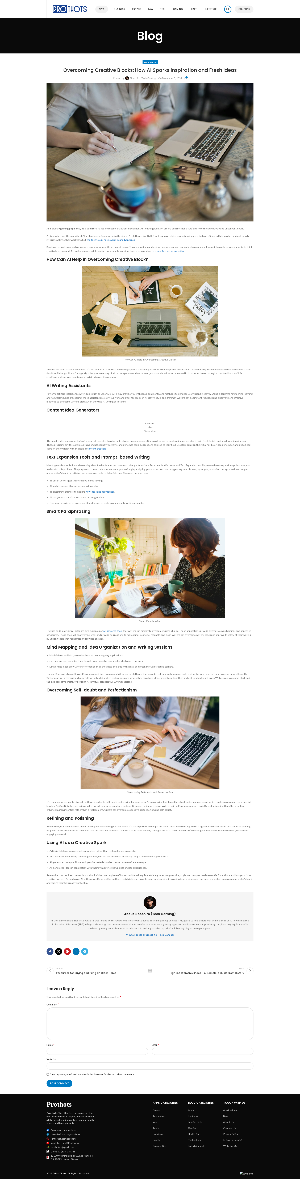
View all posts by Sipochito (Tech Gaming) (150, 934)
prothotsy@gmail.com (62, 1147)
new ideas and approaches (100, 491)
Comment (53, 1004)
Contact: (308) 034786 (63, 1151)
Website (51, 1059)
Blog (225, 1115)
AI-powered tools (112, 630)
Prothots (59, 1104)
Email (155, 1044)
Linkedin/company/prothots (65, 1134)
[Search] (227, 9)
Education (150, 62)
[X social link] (58, 951)
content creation (96, 448)
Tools (156, 1128)
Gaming (192, 1128)
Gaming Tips (159, 1145)
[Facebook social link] (50, 951)
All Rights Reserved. (72, 1173)
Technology (159, 1115)
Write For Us (230, 1145)
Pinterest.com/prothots (64, 1138)
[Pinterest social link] (67, 951)
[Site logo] (70, 8)
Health (156, 1140)
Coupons (244, 9)
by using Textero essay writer (168, 251)
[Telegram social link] (84, 951)
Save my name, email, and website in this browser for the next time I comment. (92, 1074)
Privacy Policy (230, 1133)
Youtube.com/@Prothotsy (65, 1143)
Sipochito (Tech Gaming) (143, 78)
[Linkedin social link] (76, 951)
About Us (228, 1122)
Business (193, 1115)
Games (156, 1110)
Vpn (155, 1122)
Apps (102, 9)
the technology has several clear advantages (111, 239)
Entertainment (196, 1145)
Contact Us (229, 1128)
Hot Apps (158, 1133)
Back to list (150, 970)
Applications (230, 1110)
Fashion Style (195, 1122)
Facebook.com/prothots (64, 1130)
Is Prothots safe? (232, 1140)
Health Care (194, 1133)
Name (51, 1044)
